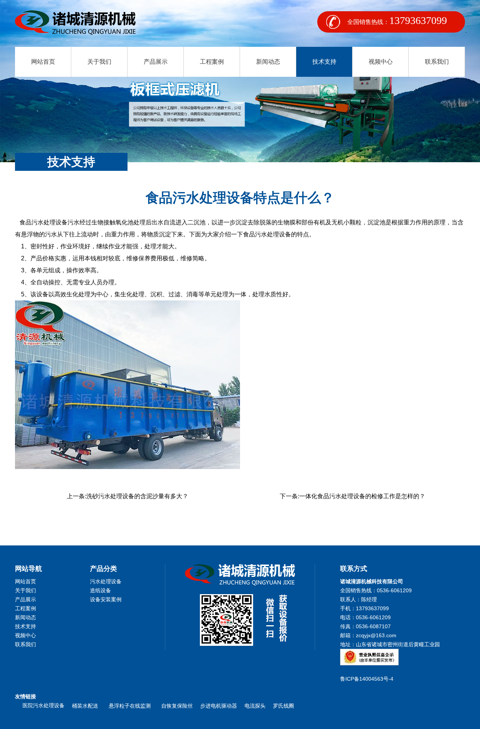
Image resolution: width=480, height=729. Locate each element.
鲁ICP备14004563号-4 (368, 679)
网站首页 (43, 61)
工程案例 (212, 61)
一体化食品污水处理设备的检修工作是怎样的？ (362, 496)
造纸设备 (100, 590)
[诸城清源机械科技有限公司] (75, 23)
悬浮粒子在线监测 (131, 706)
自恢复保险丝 (177, 706)
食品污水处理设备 (44, 222)
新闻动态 (268, 61)
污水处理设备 (106, 581)
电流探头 (255, 706)
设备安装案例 (106, 599)
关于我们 (99, 61)
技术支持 (324, 61)
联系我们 (437, 61)
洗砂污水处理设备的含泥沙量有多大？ (137, 496)
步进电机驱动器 (218, 706)
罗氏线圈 (283, 706)
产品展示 (156, 61)
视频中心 (381, 61)
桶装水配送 (86, 706)
